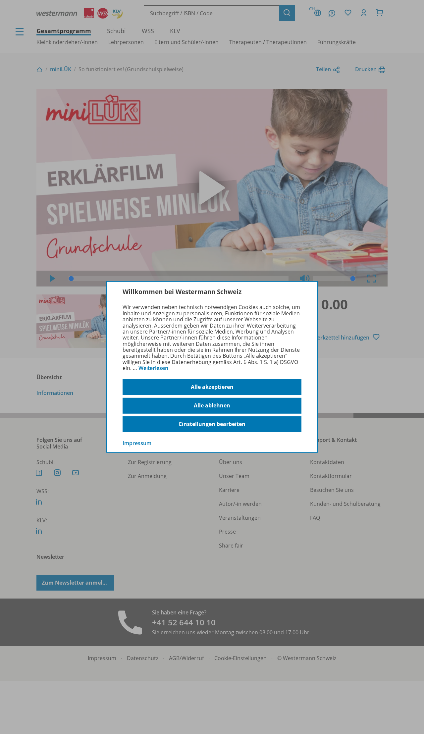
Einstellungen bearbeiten (212, 424)
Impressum (137, 442)
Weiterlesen (153, 368)
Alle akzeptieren (212, 387)
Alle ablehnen (212, 405)
